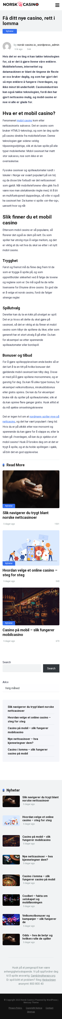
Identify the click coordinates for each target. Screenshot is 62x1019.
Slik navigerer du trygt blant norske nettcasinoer (26, 515)
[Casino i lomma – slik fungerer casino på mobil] (11, 885)
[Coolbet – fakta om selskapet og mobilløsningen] (11, 904)
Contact (49, 1008)
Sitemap (31, 1011)
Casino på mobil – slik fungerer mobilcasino (28, 730)
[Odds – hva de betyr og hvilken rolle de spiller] (11, 944)
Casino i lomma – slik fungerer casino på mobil (28, 751)
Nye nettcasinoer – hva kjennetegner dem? (23, 741)
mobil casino (24, 120)
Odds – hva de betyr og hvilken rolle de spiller (37, 937)
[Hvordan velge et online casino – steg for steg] (31, 548)
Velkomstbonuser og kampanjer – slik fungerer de (39, 919)
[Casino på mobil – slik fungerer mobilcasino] (31, 606)
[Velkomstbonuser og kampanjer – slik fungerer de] (11, 924)
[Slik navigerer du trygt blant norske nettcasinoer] (31, 489)
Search (7, 662)
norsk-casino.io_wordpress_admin (38, 44)
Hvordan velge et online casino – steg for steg (29, 719)
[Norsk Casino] (21, 4)
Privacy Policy (15, 1008)
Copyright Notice (34, 1008)
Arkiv (6, 682)
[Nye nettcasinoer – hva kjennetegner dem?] (11, 863)
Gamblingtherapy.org (43, 975)
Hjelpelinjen (49, 979)
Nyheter (9, 31)
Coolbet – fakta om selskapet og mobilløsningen (35, 899)
